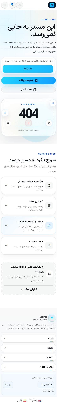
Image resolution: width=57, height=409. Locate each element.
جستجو (28, 69)
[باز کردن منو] (4, 5)
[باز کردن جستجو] (19, 5)
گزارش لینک (30, 289)
